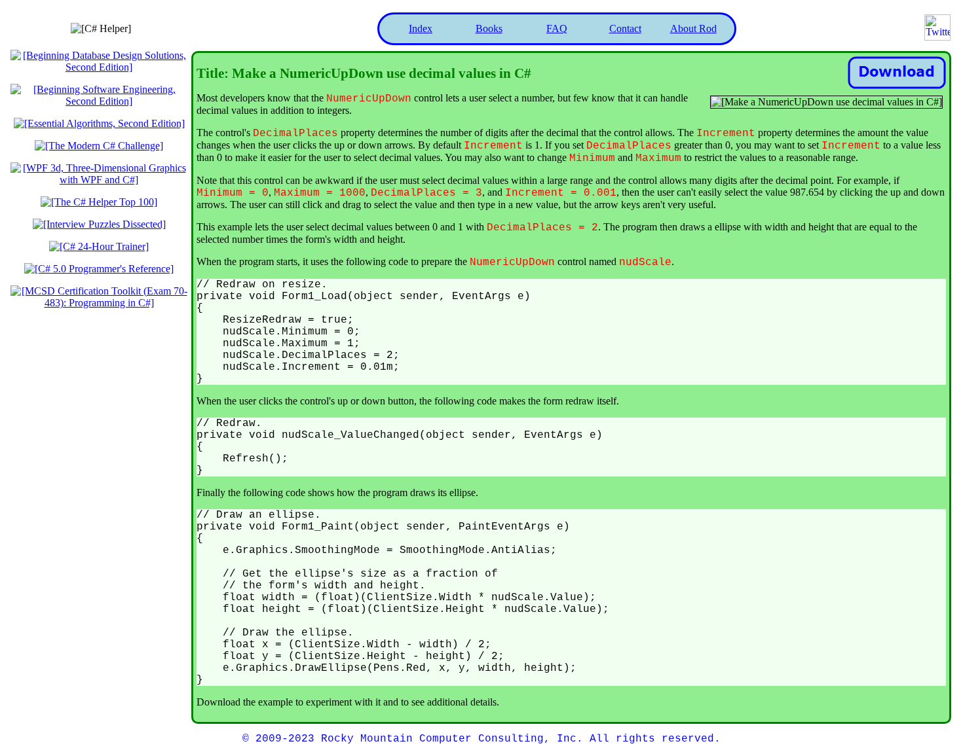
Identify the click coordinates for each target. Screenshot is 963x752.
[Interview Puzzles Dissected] (99, 224)
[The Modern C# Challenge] (99, 145)
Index (420, 28)
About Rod (693, 28)
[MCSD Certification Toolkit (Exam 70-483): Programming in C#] (98, 302)
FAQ (556, 28)
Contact (625, 28)
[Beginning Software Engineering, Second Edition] (98, 101)
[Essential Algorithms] (99, 123)
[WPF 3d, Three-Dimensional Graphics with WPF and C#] (98, 179)
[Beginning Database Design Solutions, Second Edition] (98, 67)
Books (489, 28)
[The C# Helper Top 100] (99, 201)
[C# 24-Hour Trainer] (99, 246)
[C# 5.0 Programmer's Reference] (99, 268)
